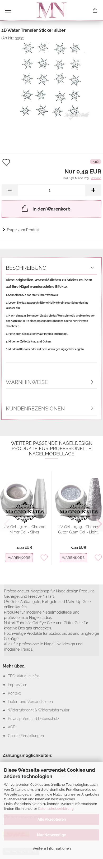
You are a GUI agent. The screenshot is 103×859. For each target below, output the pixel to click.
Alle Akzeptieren (52, 819)
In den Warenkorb (51, 209)
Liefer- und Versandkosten (30, 702)
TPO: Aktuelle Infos (24, 676)
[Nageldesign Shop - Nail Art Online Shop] (51, 10)
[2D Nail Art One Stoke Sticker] (51, 80)
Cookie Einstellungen (26, 736)
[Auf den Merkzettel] (45, 558)
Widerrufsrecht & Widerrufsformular (38, 710)
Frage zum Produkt (23, 230)
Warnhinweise (27, 382)
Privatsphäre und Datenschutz (33, 718)
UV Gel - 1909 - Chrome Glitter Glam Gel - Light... (78, 529)
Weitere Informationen (51, 848)
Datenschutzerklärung (56, 809)
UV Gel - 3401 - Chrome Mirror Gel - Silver (24, 529)
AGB (11, 727)
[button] (9, 190)
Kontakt (14, 693)
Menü (8, 11)
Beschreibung (26, 268)
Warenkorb (19, 558)
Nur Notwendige (51, 835)
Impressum (17, 685)
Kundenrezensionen (35, 408)
